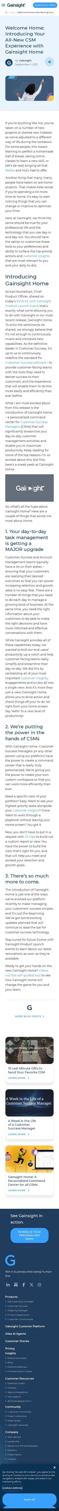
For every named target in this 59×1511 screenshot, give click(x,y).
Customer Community (19, 1411)
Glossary (12, 1387)
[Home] (6, 12)
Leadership (14, 1441)
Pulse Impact (14, 1454)
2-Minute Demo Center (20, 1371)
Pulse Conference (17, 1416)
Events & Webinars (17, 1367)
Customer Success (18, 1306)
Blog (12, 12)
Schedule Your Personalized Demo (29, 1235)
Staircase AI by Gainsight (20, 1301)
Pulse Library (14, 1420)
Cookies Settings (12, 1487)
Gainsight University (18, 1425)
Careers (12, 1459)
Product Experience (18, 1315)
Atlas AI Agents (15, 1333)
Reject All (29, 1499)
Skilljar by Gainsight (18, 1310)
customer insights (36, 256)
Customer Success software (25, 362)
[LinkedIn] (7, 1284)
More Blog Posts (28, 1016)
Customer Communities (20, 1319)
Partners (12, 1450)
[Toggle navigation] (3, 5)
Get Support (14, 1396)
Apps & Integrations (18, 1392)
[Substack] (15, 1284)
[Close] (54, 1467)
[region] (29, 1486)
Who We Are (14, 1437)
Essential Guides (16, 1383)
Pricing (10, 1348)
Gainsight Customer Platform (25, 1326)
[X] (31, 1284)
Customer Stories (17, 1341)
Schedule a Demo (45, 5)
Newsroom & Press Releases (23, 1446)
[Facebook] (23, 1284)
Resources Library (17, 1358)
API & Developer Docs (19, 1401)
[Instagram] (39, 1284)
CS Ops (30, 837)
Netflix (10, 170)
